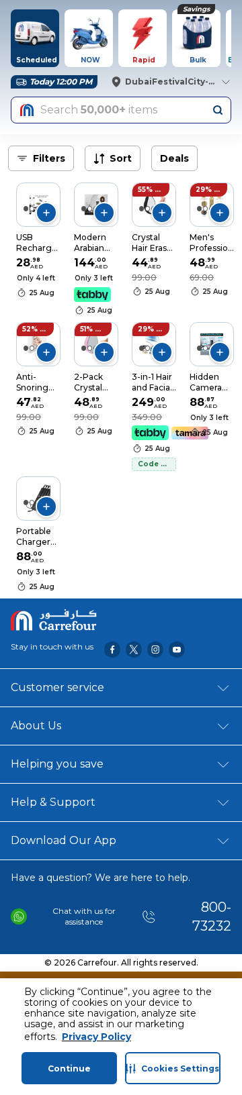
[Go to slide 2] (32, 208)
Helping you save (57, 764)
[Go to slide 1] (26, 208)
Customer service (57, 687)
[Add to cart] (46, 212)
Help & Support (53, 802)
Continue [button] (69, 1068)
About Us (36, 725)
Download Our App (63, 840)
